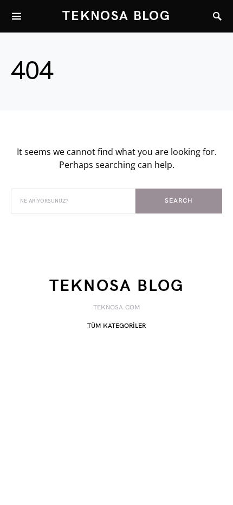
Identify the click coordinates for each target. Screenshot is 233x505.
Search (178, 201)
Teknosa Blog (116, 16)
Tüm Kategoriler (116, 326)
